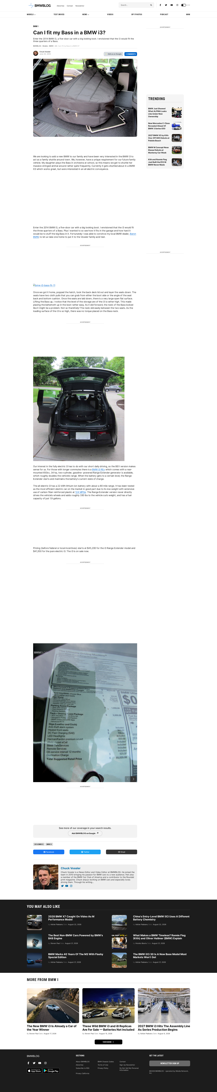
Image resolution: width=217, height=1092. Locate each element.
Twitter (86, 852)
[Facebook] (160, 5)
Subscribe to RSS (82, 1068)
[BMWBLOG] (47, 1056)
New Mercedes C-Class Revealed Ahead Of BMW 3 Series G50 (159, 126)
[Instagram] (177, 5)
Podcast (164, 14)
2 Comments (131, 54)
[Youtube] (171, 5)
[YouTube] (66, 885)
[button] (133, 779)
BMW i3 (49, 844)
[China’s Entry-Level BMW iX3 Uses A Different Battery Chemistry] (119, 916)
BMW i (35, 26)
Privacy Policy (103, 1068)
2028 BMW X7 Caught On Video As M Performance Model (71, 918)
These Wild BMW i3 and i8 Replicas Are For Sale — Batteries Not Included (108, 1027)
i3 (56, 46)
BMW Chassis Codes (106, 1062)
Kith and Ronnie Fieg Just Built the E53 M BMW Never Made (157, 162)
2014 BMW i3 (38, 844)
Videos (110, 14)
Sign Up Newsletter (127, 1065)
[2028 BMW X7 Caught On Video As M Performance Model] (34, 916)
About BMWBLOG (83, 1062)
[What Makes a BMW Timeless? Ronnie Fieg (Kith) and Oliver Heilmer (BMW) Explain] (119, 935)
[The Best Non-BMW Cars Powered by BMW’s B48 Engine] (34, 935)
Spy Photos (136, 14)
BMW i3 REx (98, 469)
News (84, 14)
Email (122, 852)
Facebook (49, 852)
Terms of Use (103, 1065)
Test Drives (59, 14)
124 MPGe (80, 492)
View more (107, 1042)
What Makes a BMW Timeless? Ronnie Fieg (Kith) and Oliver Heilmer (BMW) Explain (159, 937)
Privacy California (82, 1073)
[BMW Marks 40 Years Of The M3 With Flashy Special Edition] (34, 954)
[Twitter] (166, 5)
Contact (70, 6)
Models (30, 14)
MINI (188, 14)
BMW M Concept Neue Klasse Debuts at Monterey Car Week (158, 150)
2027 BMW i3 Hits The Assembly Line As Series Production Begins (164, 1027)
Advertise (60, 6)
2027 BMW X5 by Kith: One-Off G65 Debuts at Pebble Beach (158, 138)
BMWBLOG (37, 46)
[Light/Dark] (183, 5)
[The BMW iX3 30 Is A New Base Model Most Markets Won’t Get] (119, 954)
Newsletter (79, 6)
